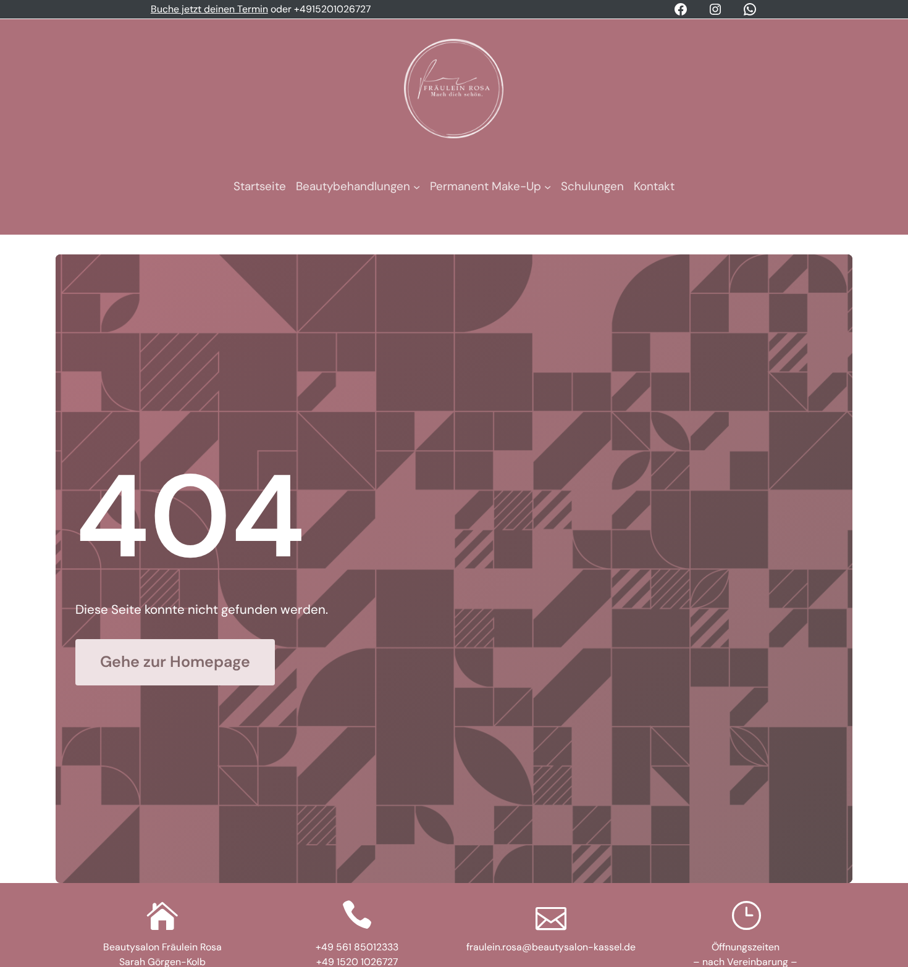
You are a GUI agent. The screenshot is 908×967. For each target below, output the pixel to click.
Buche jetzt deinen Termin (209, 8)
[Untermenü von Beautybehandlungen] (416, 186)
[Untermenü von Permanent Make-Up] (547, 186)
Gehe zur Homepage (175, 661)
